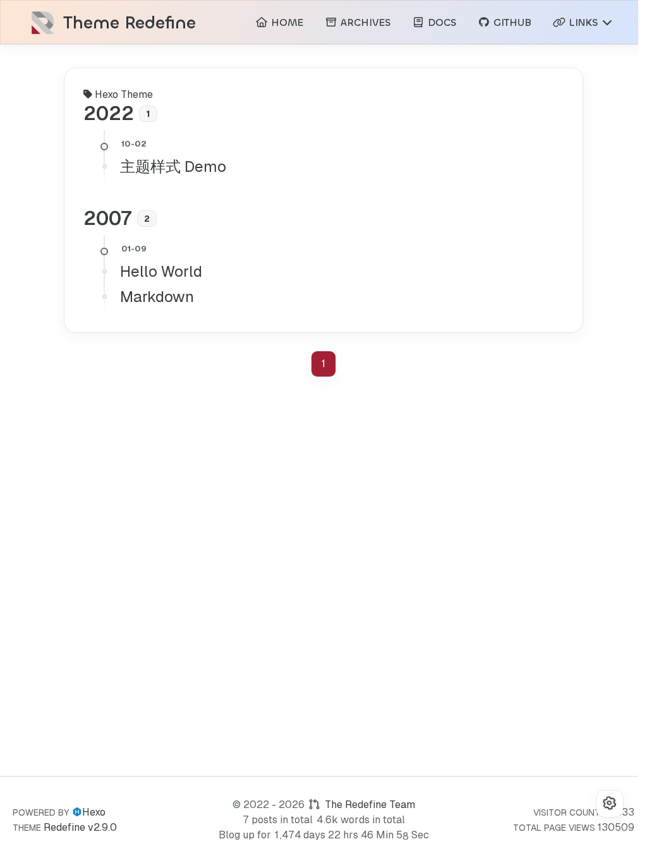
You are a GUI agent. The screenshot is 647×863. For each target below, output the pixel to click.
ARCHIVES (363, 22)
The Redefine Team (370, 805)
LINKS (583, 22)
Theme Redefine (129, 23)
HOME (285, 22)
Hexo (94, 812)
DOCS (440, 22)
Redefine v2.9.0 (80, 827)
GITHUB (510, 22)
